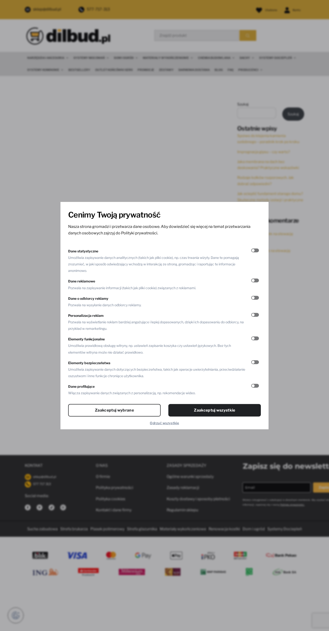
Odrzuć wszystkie (164, 423)
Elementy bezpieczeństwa (89, 363)
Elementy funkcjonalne (86, 339)
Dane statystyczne (83, 251)
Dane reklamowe (81, 281)
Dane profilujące (81, 386)
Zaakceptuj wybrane (114, 410)
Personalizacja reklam (86, 315)
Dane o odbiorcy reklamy (88, 298)
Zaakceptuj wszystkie (214, 410)
